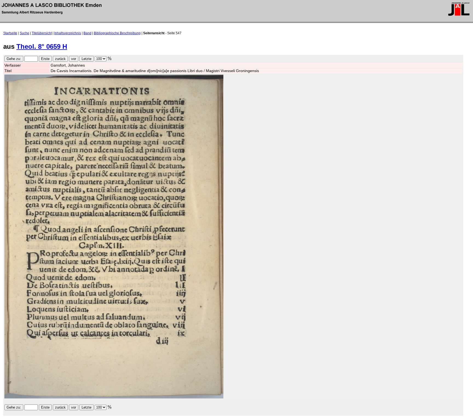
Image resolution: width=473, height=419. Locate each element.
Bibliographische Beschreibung (117, 33)
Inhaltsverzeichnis (67, 33)
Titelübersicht (42, 33)
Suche (24, 33)
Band (87, 33)
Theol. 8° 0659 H (41, 46)
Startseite (10, 33)
